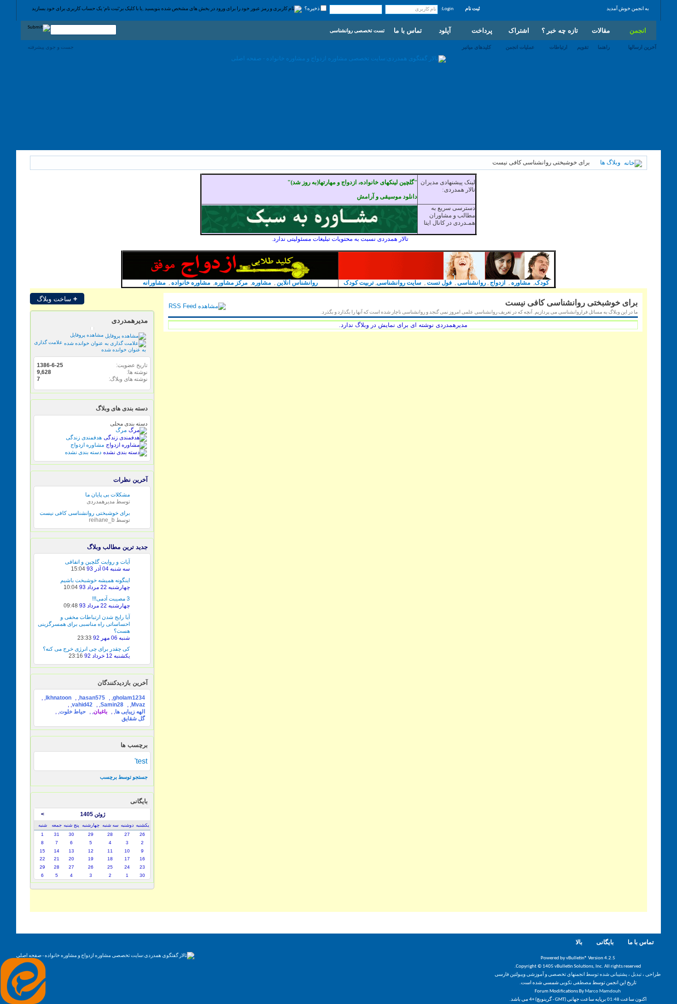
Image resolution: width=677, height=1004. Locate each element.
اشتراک (518, 30)
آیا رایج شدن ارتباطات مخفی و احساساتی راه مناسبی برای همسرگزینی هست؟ (84, 624)
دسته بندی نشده (83, 452)
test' (140, 761)
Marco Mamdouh (603, 991)
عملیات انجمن (520, 47)
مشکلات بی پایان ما (107, 494)
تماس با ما (408, 30)
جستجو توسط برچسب (124, 777)
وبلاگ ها (610, 163)
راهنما (604, 47)
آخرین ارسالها (642, 47)
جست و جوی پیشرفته (51, 47)
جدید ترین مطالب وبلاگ (117, 546)
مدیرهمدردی (129, 320)
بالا (579, 943)
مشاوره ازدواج (87, 445)
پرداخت (482, 30)
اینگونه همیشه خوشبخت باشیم (95, 580)
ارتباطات (558, 47)
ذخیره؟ (312, 9)
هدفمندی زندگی (84, 437)
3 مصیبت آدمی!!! (111, 598)
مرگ (121, 430)
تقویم (583, 47)
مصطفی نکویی (575, 983)
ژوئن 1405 (92, 814)
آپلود (445, 30)
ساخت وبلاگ (57, 299)
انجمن (638, 30)
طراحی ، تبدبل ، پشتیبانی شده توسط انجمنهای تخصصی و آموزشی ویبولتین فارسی (578, 974)
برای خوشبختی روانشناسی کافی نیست (85, 513)
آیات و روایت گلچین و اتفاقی (97, 562)
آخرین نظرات (130, 479)
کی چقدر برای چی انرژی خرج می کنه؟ (86, 649)
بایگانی (605, 943)
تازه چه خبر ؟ (560, 30)
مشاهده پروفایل (87, 335)
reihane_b (102, 520)
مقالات (601, 30)
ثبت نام (472, 9)
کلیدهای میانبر (476, 47)
